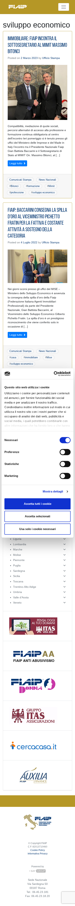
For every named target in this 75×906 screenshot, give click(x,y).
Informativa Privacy (38, 853)
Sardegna (19, 570)
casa (13, 357)
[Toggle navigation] (63, 7)
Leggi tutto (16, 163)
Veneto (17, 602)
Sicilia (16, 576)
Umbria (17, 592)
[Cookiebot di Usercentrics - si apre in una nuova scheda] (54, 373)
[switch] (65, 452)
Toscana (18, 581)
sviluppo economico (43, 192)
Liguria (17, 538)
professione (17, 192)
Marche (17, 549)
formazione (33, 186)
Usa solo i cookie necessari (37, 529)
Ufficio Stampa (51, 57)
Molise (17, 554)
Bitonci (14, 186)
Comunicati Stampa (20, 179)
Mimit (51, 186)
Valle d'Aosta (21, 597)
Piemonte (19, 560)
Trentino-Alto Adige (24, 586)
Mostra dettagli (53, 491)
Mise (49, 357)
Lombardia (19, 544)
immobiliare (31, 357)
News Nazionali (47, 179)
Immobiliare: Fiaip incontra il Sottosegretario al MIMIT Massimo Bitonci (37, 45)
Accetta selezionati (37, 516)
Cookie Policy (37, 850)
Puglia (17, 565)
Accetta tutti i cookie (37, 503)
